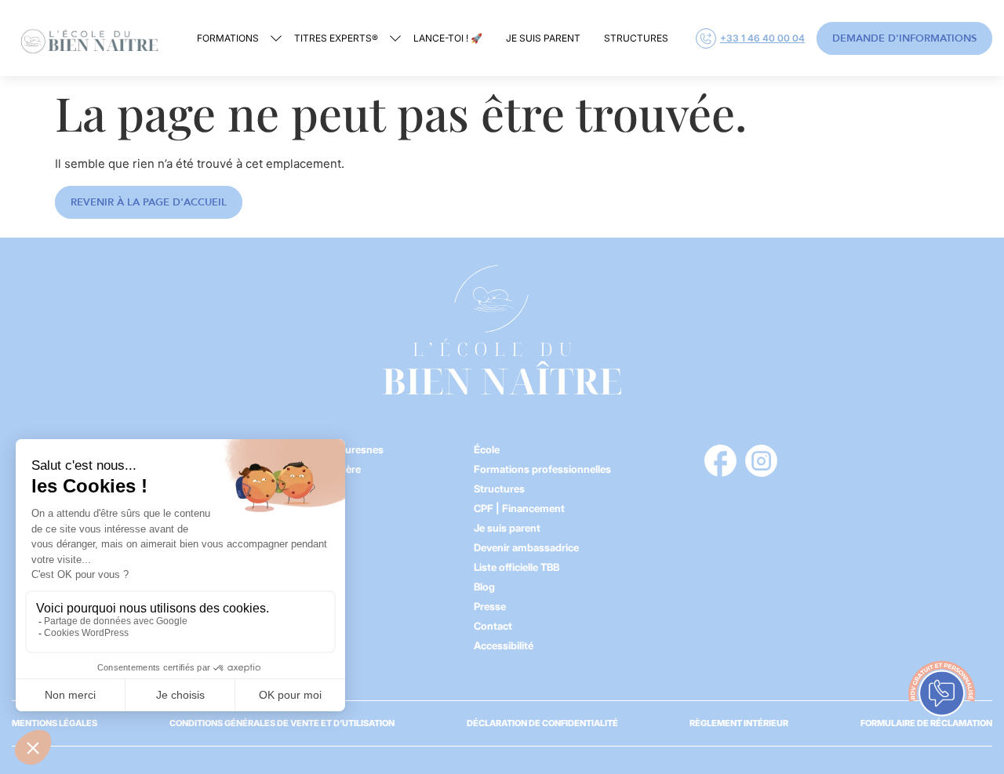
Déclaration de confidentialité (542, 723)
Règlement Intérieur (738, 723)
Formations (228, 38)
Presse (490, 606)
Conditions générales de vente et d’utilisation (282, 723)
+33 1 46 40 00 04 (762, 38)
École (487, 449)
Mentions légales (54, 723)
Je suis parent (543, 38)
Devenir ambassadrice (526, 547)
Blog (484, 586)
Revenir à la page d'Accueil (149, 202)
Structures (636, 38)
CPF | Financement (519, 508)
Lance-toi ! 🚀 (447, 38)
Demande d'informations (904, 38)
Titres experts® (336, 38)
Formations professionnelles (542, 469)
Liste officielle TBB (516, 567)
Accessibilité (503, 645)
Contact (493, 626)
